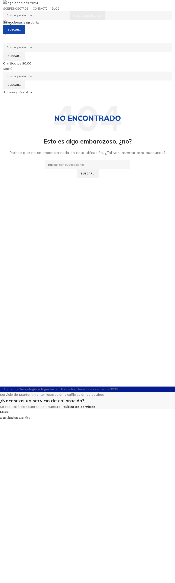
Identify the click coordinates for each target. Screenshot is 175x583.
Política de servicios (78, 407)
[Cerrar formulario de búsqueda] (5, 5)
